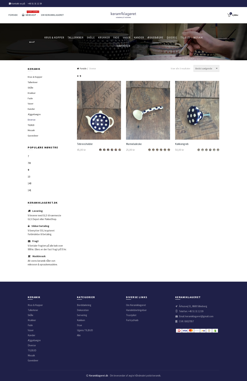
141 (29, 190)
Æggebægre (155, 37)
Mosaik (198, 37)
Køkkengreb (182, 144)
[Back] (32, 42)
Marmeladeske (134, 144)
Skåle (91, 37)
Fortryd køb (132, 320)
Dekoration (83, 310)
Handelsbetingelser (136, 310)
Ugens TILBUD (85, 330)
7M (29, 163)
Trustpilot (131, 315)
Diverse (172, 37)
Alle (79, 335)
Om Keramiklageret (52, 14)
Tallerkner (76, 37)
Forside (13, 14)
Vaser (127, 37)
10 (29, 176)
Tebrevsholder (85, 144)
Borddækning (84, 305)
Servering (82, 315)
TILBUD (185, 37)
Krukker (104, 37)
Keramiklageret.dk (98, 375)
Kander (139, 37)
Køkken (81, 320)
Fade (116, 37)
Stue (79, 325)
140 (29, 183)
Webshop (32, 13)
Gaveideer (123, 45)
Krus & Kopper (54, 37)
